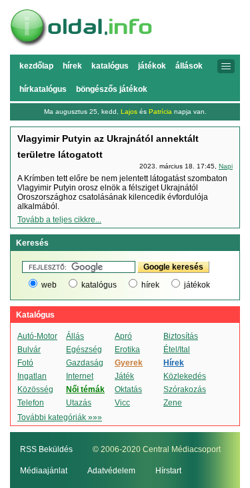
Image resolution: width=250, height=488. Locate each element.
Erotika (127, 349)
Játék (124, 376)
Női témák (85, 389)
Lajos (129, 111)
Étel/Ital (176, 349)
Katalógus (110, 66)
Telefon (30, 402)
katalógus (99, 285)
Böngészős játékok (111, 89)
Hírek (72, 66)
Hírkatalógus (43, 89)
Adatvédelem (111, 470)
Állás (75, 336)
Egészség (84, 349)
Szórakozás (184, 389)
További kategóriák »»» (59, 417)
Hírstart (168, 470)
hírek (150, 285)
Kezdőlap (36, 66)
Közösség (35, 389)
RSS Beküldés (46, 449)
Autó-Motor (37, 336)
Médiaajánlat (43, 470)
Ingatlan (32, 376)
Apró (123, 336)
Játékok (152, 66)
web (49, 285)
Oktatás (128, 389)
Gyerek (129, 362)
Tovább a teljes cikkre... (59, 219)
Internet (79, 376)
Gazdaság (84, 362)
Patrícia (160, 111)
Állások (189, 66)
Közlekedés (184, 376)
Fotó (25, 362)
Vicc (122, 402)
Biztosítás (180, 336)
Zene (172, 402)
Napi (226, 166)
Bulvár (29, 349)
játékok (197, 285)
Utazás (78, 402)
